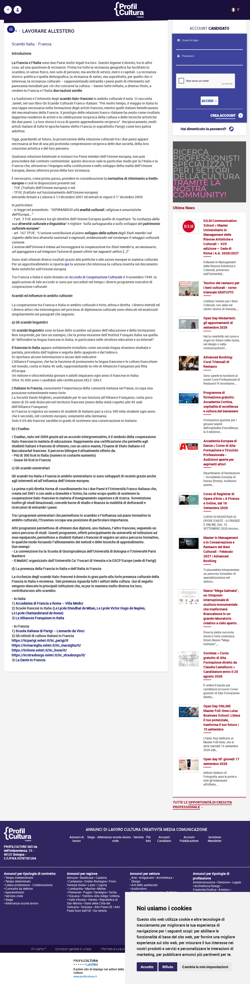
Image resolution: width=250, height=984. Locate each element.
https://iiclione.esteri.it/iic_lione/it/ (39, 650)
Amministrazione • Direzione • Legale (217, 882)
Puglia (87, 892)
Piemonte (74, 892)
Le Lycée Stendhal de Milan (74, 608)
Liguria (102, 885)
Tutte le (202, 804)
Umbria (115, 896)
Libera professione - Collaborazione (28, 885)
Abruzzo (72, 877)
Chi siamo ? (38, 949)
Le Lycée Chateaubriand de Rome (37, 613)
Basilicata (86, 877)
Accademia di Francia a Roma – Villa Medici (49, 603)
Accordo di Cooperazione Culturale (95, 277)
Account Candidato (164, 839)
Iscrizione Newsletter (214, 839)
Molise (101, 888)
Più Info (148, 839)
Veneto (92, 899)
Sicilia (113, 892)
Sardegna (100, 892)
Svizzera (86, 907)
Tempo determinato (18, 881)
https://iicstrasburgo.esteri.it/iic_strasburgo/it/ (48, 655)
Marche (90, 888)
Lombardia (75, 888)
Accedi (208, 100)
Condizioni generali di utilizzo (73, 949)
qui (66, 264)
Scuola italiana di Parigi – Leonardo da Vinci (50, 630)
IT (237, 9)
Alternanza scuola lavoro (21, 903)
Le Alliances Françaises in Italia (40, 618)
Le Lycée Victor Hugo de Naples (121, 608)
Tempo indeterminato (19, 877)
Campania (75, 881)
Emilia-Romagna (95, 881)
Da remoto (100, 910)
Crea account (223, 115)
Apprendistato (14, 892)
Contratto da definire (19, 888)
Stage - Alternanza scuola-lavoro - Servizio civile (115, 839)
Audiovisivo (139, 888)
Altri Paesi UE (103, 907)
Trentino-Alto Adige (95, 896)
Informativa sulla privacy (116, 949)
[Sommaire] (11, 29)
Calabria (101, 877)
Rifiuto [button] (167, 967)
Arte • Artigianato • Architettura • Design (152, 879)
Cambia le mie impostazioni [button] (205, 967)
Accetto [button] (147, 967)
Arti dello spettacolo (144, 885)
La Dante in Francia (30, 660)
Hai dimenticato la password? (204, 128)
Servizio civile (14, 896)
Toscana (74, 896)
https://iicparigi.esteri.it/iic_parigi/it (40, 640)
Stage (9, 899)
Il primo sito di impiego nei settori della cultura (98, 968)
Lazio (91, 885)
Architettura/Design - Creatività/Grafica (207, 887)
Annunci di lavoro (77, 839)
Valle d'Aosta (77, 899)
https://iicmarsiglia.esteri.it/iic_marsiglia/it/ (46, 645)
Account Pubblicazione (189, 839)
